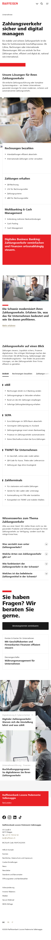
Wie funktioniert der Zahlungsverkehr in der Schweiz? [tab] (20, 565)
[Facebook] (4, 817)
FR (8, 922)
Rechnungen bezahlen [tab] (22, 374)
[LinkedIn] (15, 817)
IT (12, 922)
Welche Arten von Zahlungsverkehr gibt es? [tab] (22, 555)
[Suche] (41, 3)
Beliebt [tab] (5, 374)
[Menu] (47, 3)
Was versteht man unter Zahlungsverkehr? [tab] (16, 546)
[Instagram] (9, 817)
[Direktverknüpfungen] (37, 3)
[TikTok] (20, 817)
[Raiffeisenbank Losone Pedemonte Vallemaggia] (10, 3)
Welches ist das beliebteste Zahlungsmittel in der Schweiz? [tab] (19, 575)
